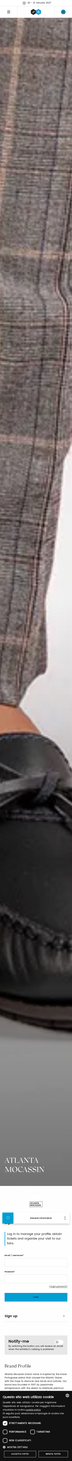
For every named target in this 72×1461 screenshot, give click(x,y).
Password (9, 1271)
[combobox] (67, 1395)
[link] (63, 12)
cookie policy (33, 1410)
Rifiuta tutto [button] (53, 1454)
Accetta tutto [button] (20, 1454)
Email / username (14, 1255)
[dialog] (36, 1426)
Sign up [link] (11, 1316)
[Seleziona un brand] (35, 12)
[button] (36, 1447)
